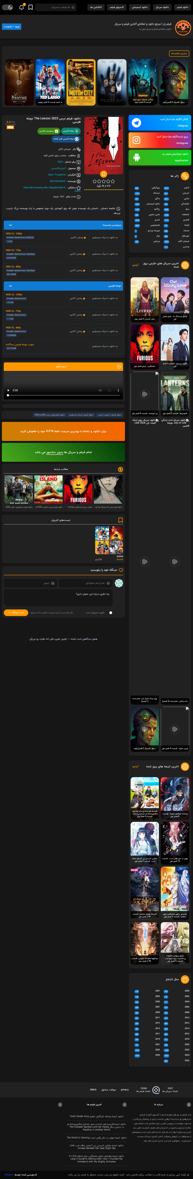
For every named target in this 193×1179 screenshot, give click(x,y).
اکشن (177, 188)
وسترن (177, 247)
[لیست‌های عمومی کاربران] (30, 7)
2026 (177, 1060)
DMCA (93, 1089)
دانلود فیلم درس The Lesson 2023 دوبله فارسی (53, 120)
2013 (147, 1023)
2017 (147, 1034)
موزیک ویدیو (147, 230)
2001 (147, 991)
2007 (147, 1007)
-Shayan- (9, 1175)
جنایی (177, 198)
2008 (177, 1012)
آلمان (63, 168)
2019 (147, 1039)
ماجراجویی (147, 225)
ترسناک (147, 193)
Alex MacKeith (57, 181)
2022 (177, 1050)
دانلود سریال (162, 7)
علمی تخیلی (147, 214)
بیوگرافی (147, 188)
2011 (147, 1018)
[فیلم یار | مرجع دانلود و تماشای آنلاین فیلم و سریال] (183, 26)
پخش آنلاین (77, 237)
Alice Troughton (57, 174)
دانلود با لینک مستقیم (104, 237)
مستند (177, 230)
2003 (147, 996)
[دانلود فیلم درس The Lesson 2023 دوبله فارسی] (103, 147)
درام (177, 209)
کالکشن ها (96, 7)
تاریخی (177, 193)
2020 (177, 1044)
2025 (147, 1055)
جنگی (147, 198)
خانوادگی (177, 204)
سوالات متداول (108, 1089)
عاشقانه (177, 214)
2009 (147, 1012)
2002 (177, 996)
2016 (177, 1034)
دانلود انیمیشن (140, 7)
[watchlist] (103, 174)
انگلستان (55, 168)
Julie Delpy (48, 187)
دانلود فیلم (182, 7)
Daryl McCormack (33, 187)
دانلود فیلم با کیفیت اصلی (109, 414)
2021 (147, 1044)
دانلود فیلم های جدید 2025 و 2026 (50, 414)
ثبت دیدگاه (18, 612)
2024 (177, 1055)
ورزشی (147, 241)
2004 (177, 1002)
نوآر (147, 236)
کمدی (147, 220)
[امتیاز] (112, 181)
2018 (177, 1039)
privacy (125, 1089)
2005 (147, 1002)
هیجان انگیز (177, 241)
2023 (60, 162)
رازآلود (147, 209)
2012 (177, 1023)
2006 (177, 1007)
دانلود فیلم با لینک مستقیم (81, 414)
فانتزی (177, 220)
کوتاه (177, 225)
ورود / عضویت (11, 26)
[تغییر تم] (7, 7)
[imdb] (10, 127)
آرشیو (135, 265)
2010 (177, 1018)
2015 (147, 1028)
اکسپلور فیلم (117, 7)
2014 (177, 1028)
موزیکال (177, 236)
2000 (177, 991)
